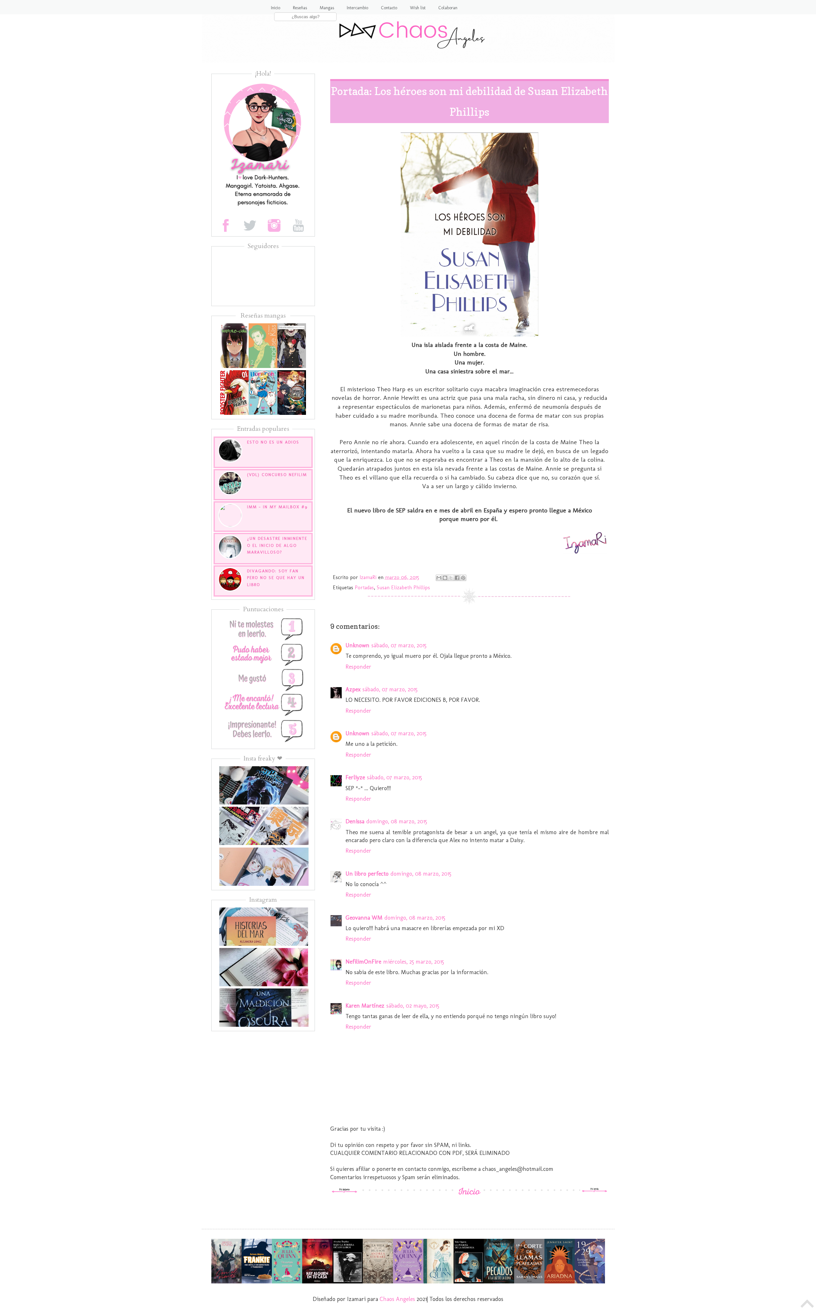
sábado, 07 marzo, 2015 (398, 645)
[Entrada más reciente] (344, 1191)
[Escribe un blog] (445, 578)
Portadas (364, 587)
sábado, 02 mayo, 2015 (412, 1005)
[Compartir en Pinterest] (463, 578)
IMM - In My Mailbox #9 (277, 506)
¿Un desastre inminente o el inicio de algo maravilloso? (277, 545)
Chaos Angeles (397, 1299)
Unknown (357, 645)
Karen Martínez (365, 1005)
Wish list (418, 8)
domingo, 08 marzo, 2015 (396, 821)
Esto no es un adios (273, 442)
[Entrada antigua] (594, 1191)
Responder (358, 666)
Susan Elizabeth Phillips (403, 587)
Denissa (355, 821)
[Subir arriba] (807, 1305)
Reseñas (300, 8)
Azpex (353, 689)
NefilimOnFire (363, 961)
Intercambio (357, 8)
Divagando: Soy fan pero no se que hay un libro (276, 578)
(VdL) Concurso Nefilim (277, 474)
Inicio (275, 8)
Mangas (327, 8)
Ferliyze (355, 777)
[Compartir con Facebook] (457, 578)
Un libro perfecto (367, 873)
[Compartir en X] (451, 578)
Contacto (389, 8)
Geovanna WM (364, 917)
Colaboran (447, 8)
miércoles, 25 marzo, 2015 (413, 961)
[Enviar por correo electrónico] (439, 578)
